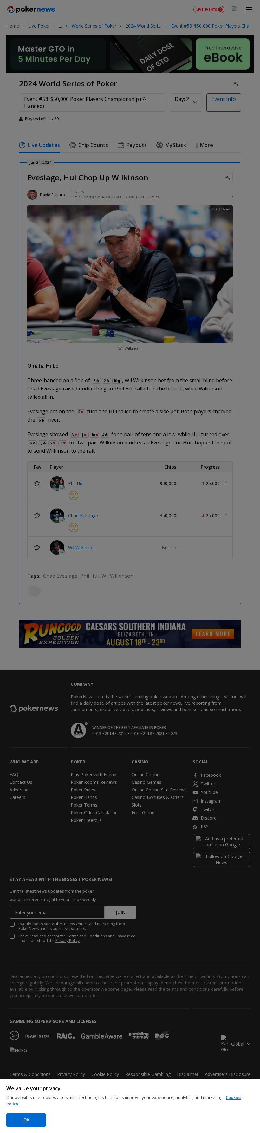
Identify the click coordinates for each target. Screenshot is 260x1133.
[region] (130, 1106)
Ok (26, 1120)
